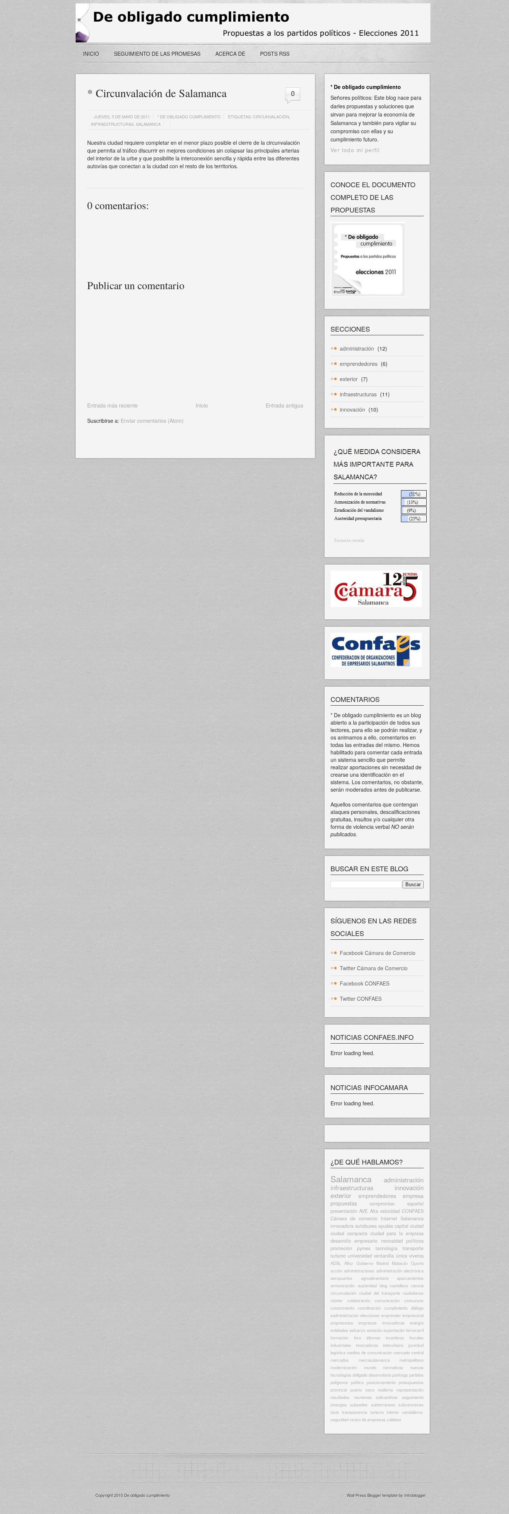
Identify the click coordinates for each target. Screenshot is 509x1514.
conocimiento (342, 1308)
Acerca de (230, 53)
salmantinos (387, 1397)
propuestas (344, 1203)
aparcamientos (410, 1278)
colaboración (358, 1300)
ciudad (417, 1226)
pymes (363, 1248)
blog (383, 1285)
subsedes (359, 1405)
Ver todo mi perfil (355, 150)
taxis (335, 1412)
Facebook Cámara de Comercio (377, 952)
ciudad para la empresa (397, 1233)
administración (357, 348)
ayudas (385, 1226)
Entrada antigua (284, 405)
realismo (385, 1390)
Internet (389, 1218)
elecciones (370, 1315)
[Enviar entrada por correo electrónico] (88, 179)
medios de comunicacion (369, 1352)
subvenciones (411, 1405)
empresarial (413, 1315)
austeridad (367, 1285)
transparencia (354, 1412)
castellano (399, 1285)
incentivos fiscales (405, 1338)
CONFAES (413, 1211)
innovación (352, 409)
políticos (415, 1240)
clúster (337, 1300)
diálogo (417, 1308)
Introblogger (414, 1495)
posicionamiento (381, 1382)
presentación (344, 1211)
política (357, 1382)
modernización (344, 1367)
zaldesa (394, 1419)
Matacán (400, 1263)
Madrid (382, 1263)
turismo (338, 1255)
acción (336, 1271)
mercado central (409, 1352)
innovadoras (367, 1345)
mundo (370, 1367)
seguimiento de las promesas (157, 53)
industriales (341, 1345)
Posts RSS (275, 53)
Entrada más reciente (112, 405)
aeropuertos (341, 1278)
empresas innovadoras (381, 1323)
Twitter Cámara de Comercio (374, 968)
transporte (413, 1248)
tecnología (387, 1248)
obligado (359, 1375)
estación (374, 1330)
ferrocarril (415, 1330)
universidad (360, 1255)
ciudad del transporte (379, 1293)
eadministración (345, 1315)
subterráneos (383, 1405)
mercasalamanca (374, 1360)
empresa (413, 1196)
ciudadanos (413, 1293)
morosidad (392, 1240)
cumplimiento (396, 1308)
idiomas (373, 1338)
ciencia (417, 1285)
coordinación (369, 1308)
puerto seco (362, 1390)
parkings (400, 1375)
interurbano (393, 1345)
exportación (394, 1330)
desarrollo (341, 1240)
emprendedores (358, 363)
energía (417, 1323)
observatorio (380, 1375)
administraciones (359, 1271)
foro (357, 1338)
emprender (391, 1315)
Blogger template (382, 1495)
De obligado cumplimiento (147, 1495)
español (415, 1203)
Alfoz (348, 1263)
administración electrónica (400, 1271)
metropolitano (411, 1360)
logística (338, 1352)
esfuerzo (358, 1330)
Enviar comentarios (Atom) (152, 420)
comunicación (387, 1300)
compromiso (382, 1203)
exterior (349, 379)
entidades (339, 1330)
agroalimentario (375, 1278)
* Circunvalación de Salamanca (157, 93)
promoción (341, 1248)
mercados (340, 1360)
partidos (416, 1375)
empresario (365, 1240)
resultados (340, 1397)
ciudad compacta (349, 1233)
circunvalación (271, 116)
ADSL (336, 1263)
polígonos (339, 1382)
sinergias (339, 1405)
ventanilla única (390, 1255)
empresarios (342, 1323)
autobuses (366, 1226)
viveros (416, 1255)
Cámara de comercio (354, 1218)
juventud (416, 1345)
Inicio (91, 53)
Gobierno (365, 1263)
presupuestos (411, 1382)
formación (339, 1338)
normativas (393, 1367)
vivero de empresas (368, 1419)
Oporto (417, 1263)
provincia (339, 1390)
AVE (363, 1211)
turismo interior (384, 1412)
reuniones (363, 1397)
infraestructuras (112, 124)
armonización (343, 1285)
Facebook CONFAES (364, 983)
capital (401, 1226)
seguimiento (413, 1397)
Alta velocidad (385, 1211)
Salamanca (148, 124)
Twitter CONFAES (361, 998)
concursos (414, 1300)
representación (410, 1390)
